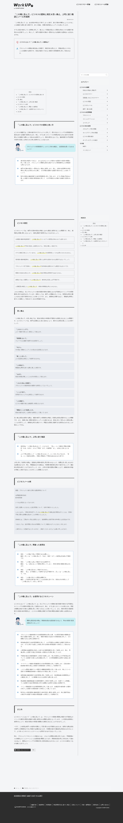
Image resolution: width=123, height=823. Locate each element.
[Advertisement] (44, 73)
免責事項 (41, 805)
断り (34, 750)
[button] (106, 75)
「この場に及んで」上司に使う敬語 (28, 102)
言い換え (20, 99)
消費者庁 (24, 796)
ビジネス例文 (21, 97)
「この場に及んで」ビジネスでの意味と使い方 (31, 94)
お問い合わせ (105, 805)
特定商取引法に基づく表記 (62, 805)
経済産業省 (17, 796)
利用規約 (49, 805)
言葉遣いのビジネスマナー (23, 750)
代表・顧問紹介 (86, 805)
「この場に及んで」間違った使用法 (28, 106)
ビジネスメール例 (23, 104)
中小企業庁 (39, 796)
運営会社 (96, 805)
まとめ (19, 111)
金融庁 (29, 796)
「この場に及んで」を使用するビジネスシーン (31, 109)
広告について (76, 805)
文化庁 (33, 796)
